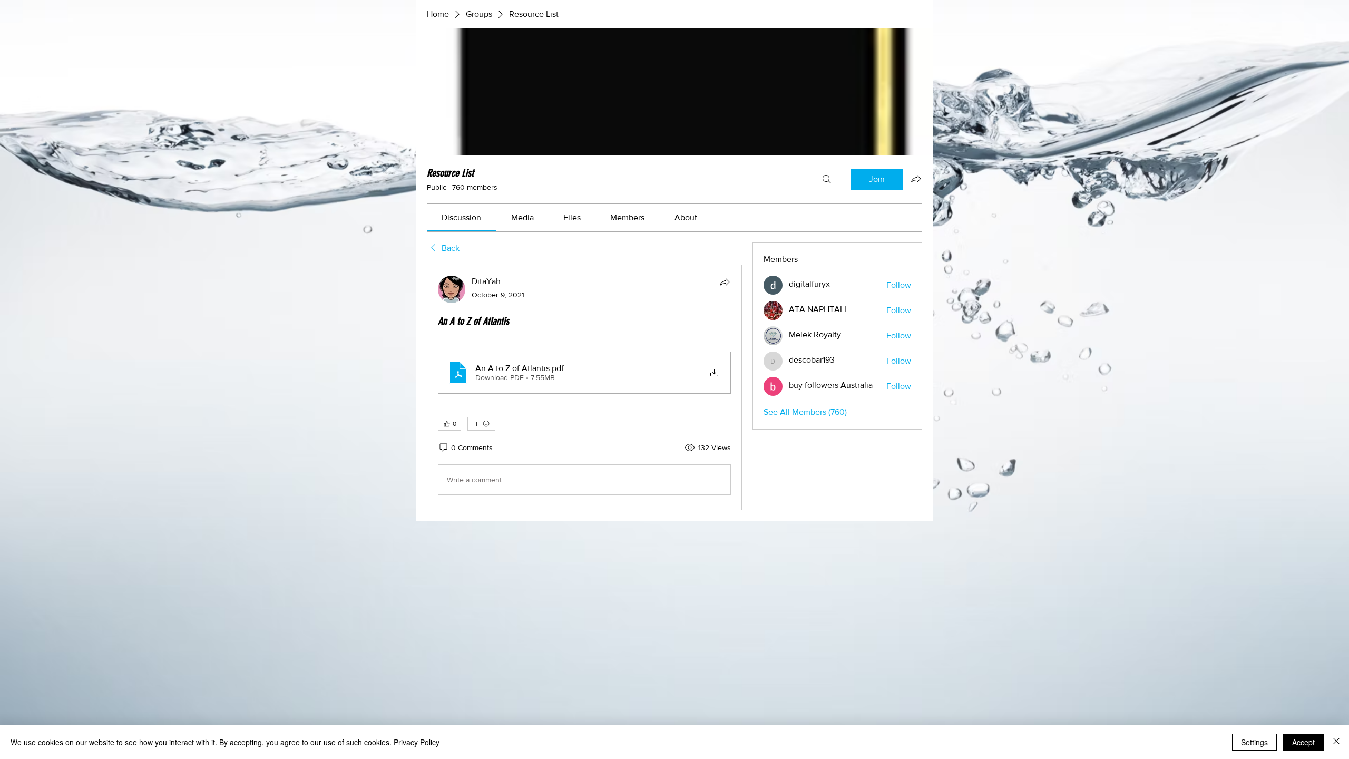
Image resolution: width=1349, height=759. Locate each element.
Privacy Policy (416, 742)
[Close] (1336, 742)
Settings (1254, 742)
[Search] (826, 179)
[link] (461, 217)
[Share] (724, 282)
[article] (584, 387)
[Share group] (916, 178)
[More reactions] (481, 424)
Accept (1303, 742)
